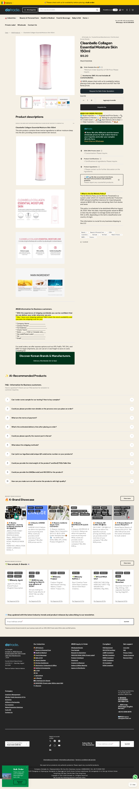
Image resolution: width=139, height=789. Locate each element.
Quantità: (83, 96)
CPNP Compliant (108, 660)
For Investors (9, 705)
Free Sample (75, 650)
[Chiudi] (26, 767)
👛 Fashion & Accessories (42, 668)
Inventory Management (12, 694)
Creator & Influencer (78, 663)
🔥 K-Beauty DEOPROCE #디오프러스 (79, 524)
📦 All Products (38, 648)
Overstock (74, 660)
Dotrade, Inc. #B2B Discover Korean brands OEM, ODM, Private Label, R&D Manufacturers (15, 653)
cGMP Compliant (108, 653)
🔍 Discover (37, 686)
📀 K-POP (37, 670)
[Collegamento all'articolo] (15, 529)
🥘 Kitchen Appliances (41, 663)
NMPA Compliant (108, 658)
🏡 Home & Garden (40, 660)
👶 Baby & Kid (38, 658)
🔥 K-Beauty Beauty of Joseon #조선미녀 (123, 524)
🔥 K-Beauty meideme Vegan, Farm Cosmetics (58, 524)
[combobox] (69, 10)
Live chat (126, 648)
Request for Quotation (78, 653)
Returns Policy (128, 658)
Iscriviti (127, 744)
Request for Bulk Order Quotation (102, 91)
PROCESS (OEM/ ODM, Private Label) (83, 655)
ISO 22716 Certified (109, 650)
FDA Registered (108, 648)
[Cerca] (97, 10)
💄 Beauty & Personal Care (42, 650)
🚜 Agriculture (38, 675)
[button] (127, 10)
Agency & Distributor (78, 668)
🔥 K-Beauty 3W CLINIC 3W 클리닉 (99, 524)
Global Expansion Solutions (14, 707)
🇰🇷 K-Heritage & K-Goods (42, 681)
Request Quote (20, 782)
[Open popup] (102, 67)
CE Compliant (107, 663)
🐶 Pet (36, 673)
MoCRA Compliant (109, 655)
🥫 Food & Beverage (40, 655)
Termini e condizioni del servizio (85, 760)
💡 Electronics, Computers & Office (45, 665)
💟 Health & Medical (40, 653)
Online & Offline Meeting (79, 665)
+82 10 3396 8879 (128, 22)
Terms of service (128, 655)
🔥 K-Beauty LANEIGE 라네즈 (36, 524)
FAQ (124, 650)
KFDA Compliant (108, 665)
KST (11, 663)
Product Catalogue (77, 658)
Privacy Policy (127, 653)
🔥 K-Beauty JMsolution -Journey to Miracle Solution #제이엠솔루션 (15, 525)
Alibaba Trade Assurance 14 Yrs (15, 697)
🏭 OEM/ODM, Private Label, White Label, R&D (48, 683)
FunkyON (8, 710)
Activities (8, 700)
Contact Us (9, 712)
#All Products (15, 32)
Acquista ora (101, 107)
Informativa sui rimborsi (50, 760)
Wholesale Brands (77, 648)
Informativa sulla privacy (67, 760)
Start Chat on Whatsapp (94, 141)
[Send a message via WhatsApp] (135, 777)
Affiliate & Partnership (12, 702)
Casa (6, 32)
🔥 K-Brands (38, 678)
